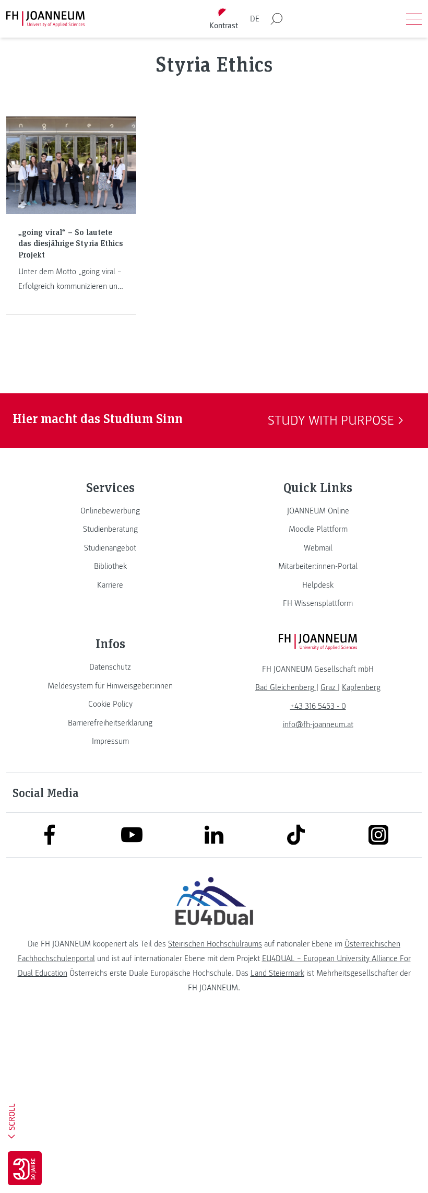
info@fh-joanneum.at (318, 724)
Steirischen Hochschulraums (215, 944)
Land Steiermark (277, 973)
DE (254, 19)
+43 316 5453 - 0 (318, 706)
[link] (110, 511)
